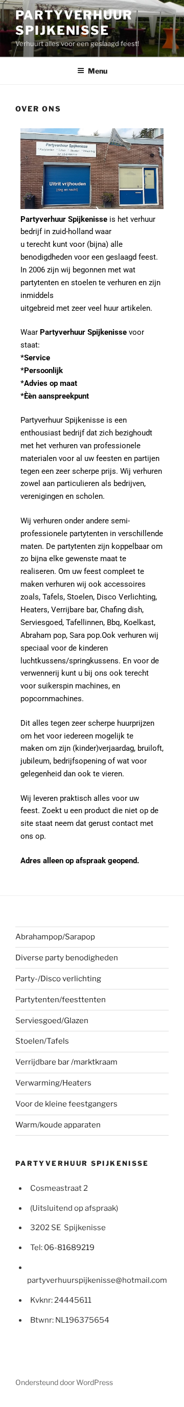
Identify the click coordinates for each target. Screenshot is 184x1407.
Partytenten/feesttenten (60, 999)
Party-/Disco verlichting (58, 978)
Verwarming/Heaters (53, 1083)
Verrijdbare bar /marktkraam (66, 1062)
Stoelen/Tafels (42, 1041)
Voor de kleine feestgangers (66, 1104)
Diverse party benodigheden (66, 957)
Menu (97, 70)
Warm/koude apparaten (58, 1124)
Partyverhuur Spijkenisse (74, 23)
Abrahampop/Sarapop (55, 936)
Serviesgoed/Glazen (51, 1020)
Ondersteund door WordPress (64, 1382)
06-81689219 (69, 1247)
